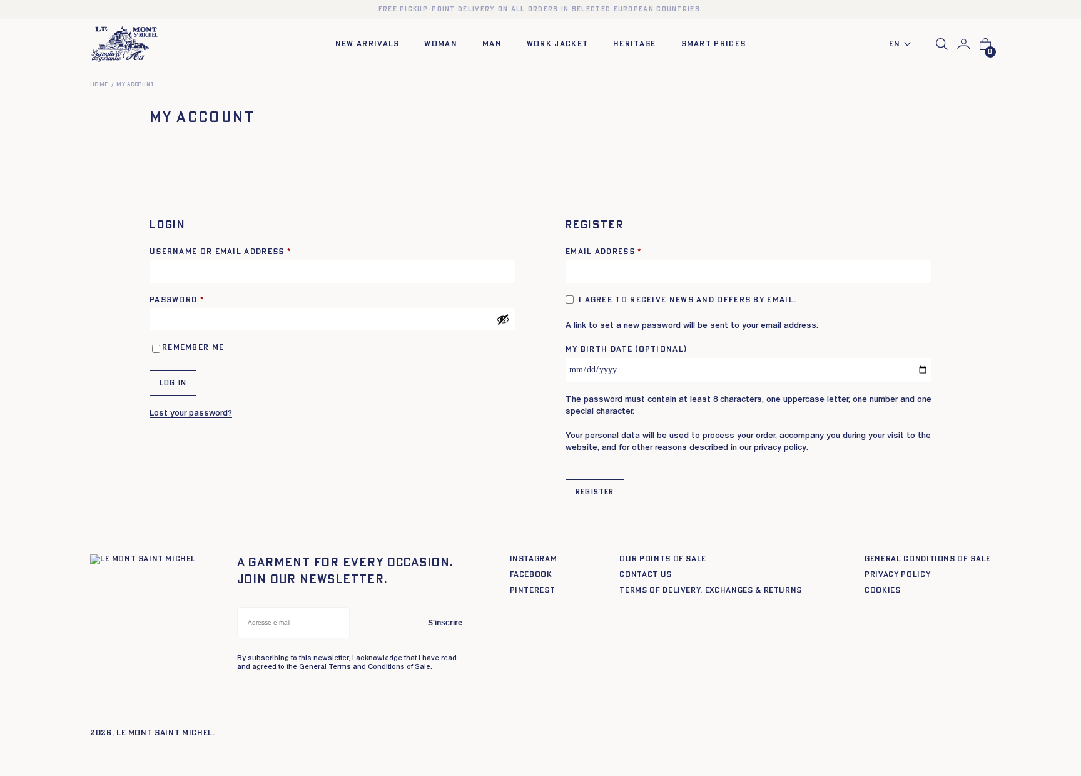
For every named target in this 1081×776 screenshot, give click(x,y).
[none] (903, 44)
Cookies (883, 590)
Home (99, 85)
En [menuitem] (895, 44)
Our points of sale (662, 559)
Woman (440, 44)
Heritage (634, 44)
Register (595, 492)
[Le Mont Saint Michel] (124, 44)
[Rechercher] (942, 44)
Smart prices (713, 44)
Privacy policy (897, 575)
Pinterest (533, 590)
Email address (604, 252)
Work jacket (557, 44)
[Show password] (503, 319)
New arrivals (367, 44)
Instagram (533, 559)
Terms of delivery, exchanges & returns (710, 590)
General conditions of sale (928, 559)
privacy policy (780, 448)
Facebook (531, 575)
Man (492, 44)
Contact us (645, 575)
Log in (173, 383)
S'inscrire (445, 622)
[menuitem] (903, 44)
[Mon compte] (963, 44)
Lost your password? (191, 414)
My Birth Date (626, 349)
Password (177, 300)
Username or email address (220, 252)
